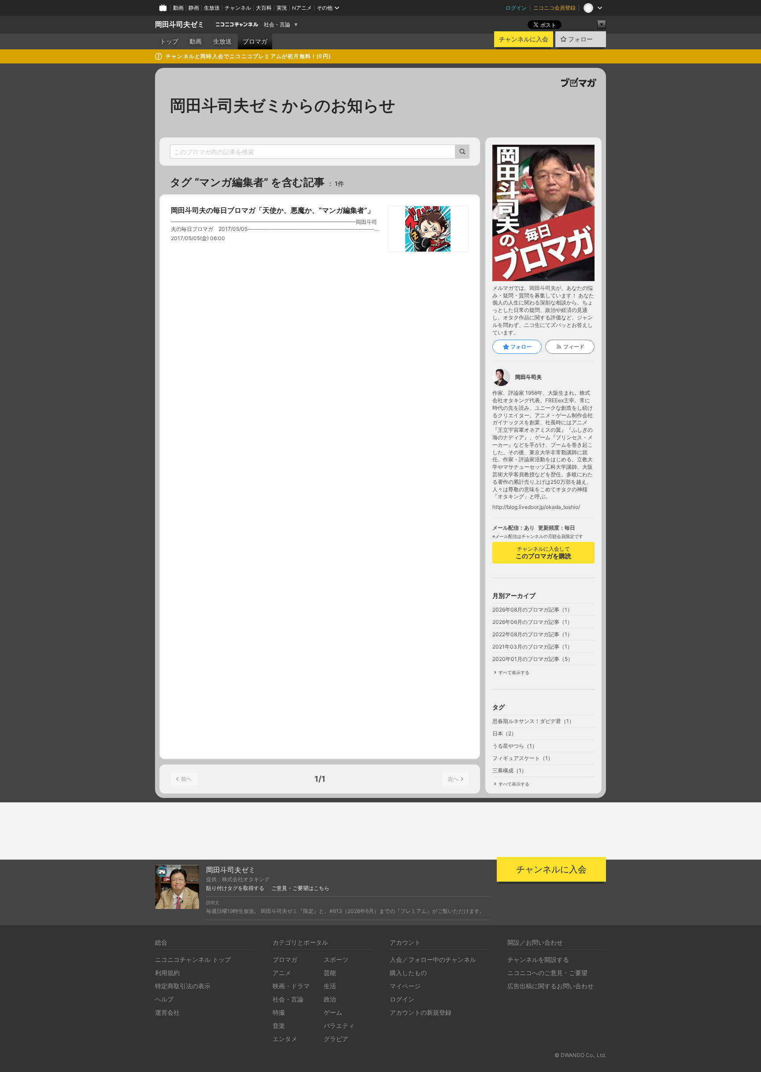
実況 (282, 7)
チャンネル (238, 7)
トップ (169, 41)
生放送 (212, 7)
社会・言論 (277, 25)
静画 (193, 7)
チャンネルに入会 (523, 39)
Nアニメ (302, 7)
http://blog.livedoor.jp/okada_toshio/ (536, 507)
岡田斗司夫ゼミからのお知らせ (282, 105)
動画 (178, 7)
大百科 (264, 7)
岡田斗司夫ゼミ (179, 24)
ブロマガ (255, 41)
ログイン (516, 7)
